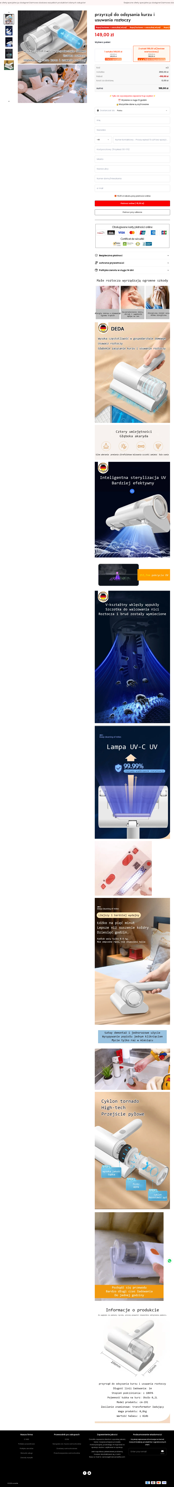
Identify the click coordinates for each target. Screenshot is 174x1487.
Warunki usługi (26, 1453)
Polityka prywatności (26, 1444)
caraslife (15, 1483)
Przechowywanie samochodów (67, 1453)
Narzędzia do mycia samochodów (67, 1444)
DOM (67, 1439)
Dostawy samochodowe (67, 1448)
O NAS (26, 1439)
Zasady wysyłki (26, 1457)
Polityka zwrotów (26, 1448)
